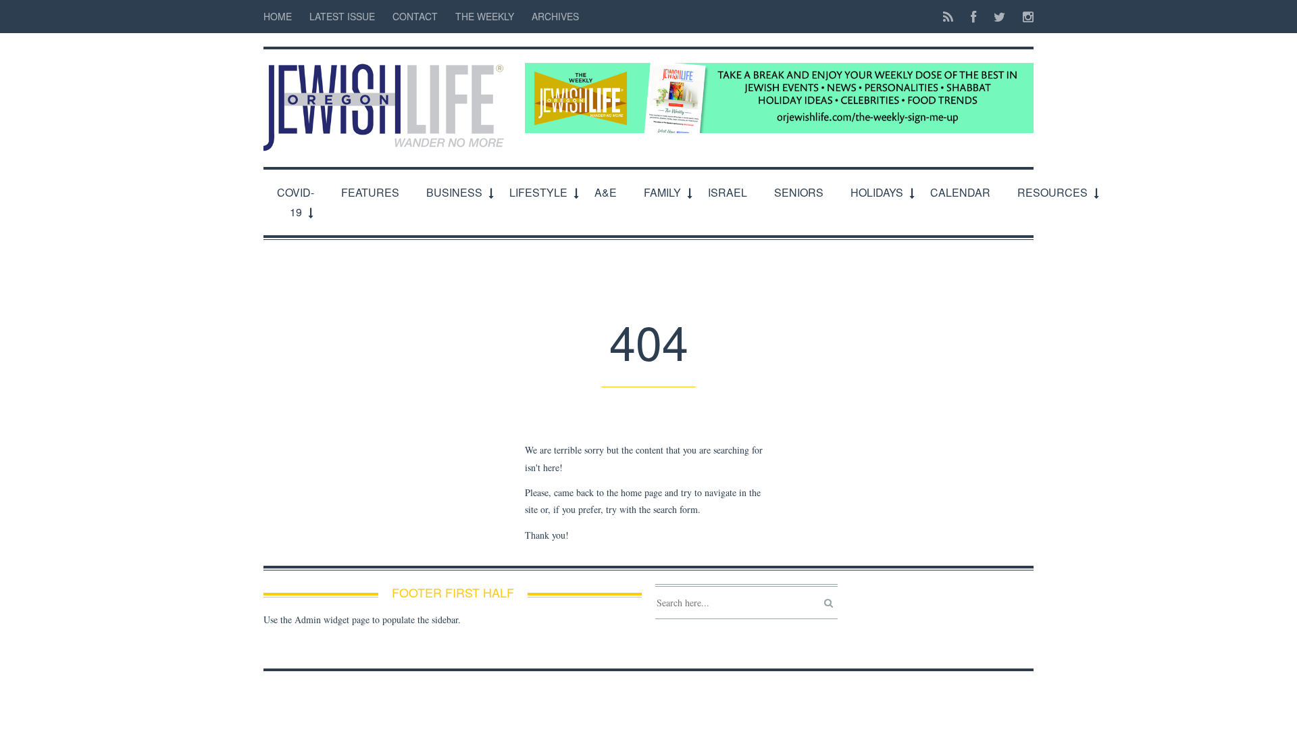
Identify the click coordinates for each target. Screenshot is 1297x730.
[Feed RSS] (948, 16)
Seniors (798, 192)
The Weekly (484, 16)
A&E (605, 192)
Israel (727, 192)
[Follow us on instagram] (1024, 16)
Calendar (960, 192)
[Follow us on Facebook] (973, 16)
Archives (555, 16)
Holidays (876, 192)
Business (454, 192)
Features (370, 192)
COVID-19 (295, 202)
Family (662, 192)
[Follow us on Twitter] (999, 16)
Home (277, 16)
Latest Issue (342, 16)
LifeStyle (538, 192)
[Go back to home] (387, 100)
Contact (415, 16)
